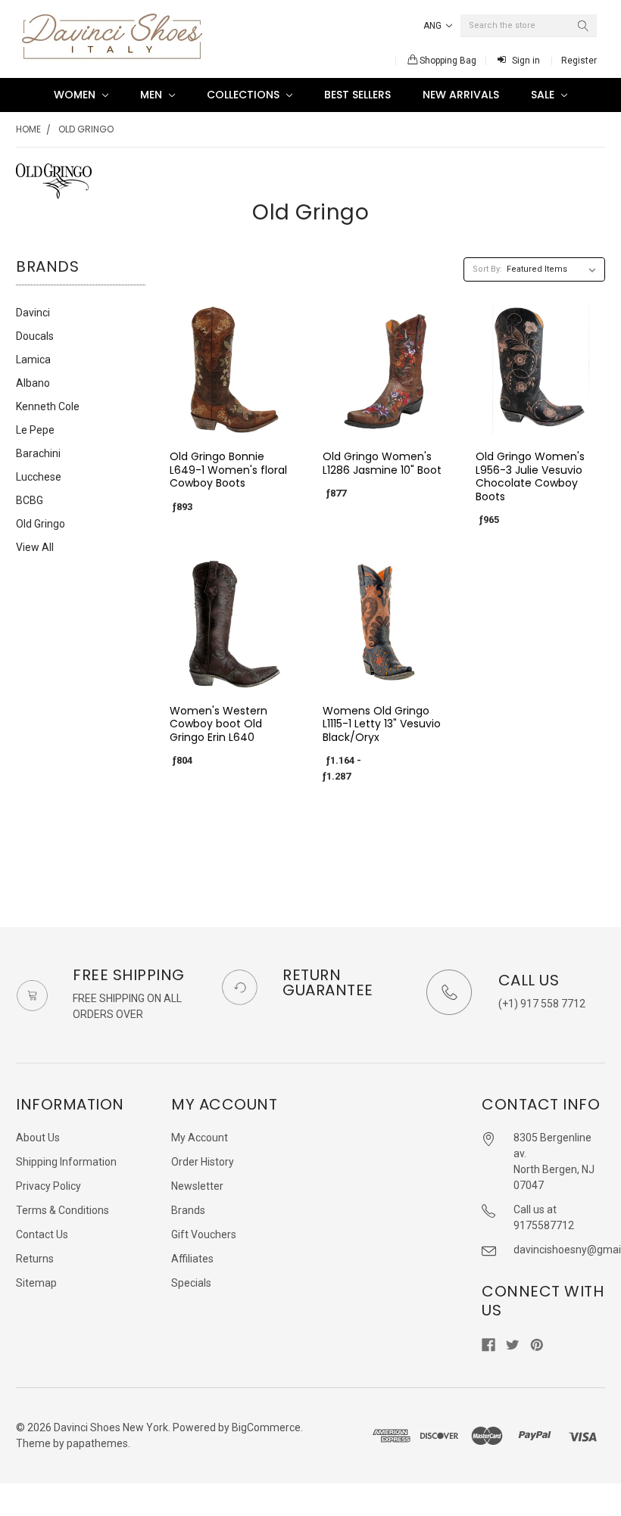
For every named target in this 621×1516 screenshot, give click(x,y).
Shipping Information (66, 1162)
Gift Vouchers (203, 1234)
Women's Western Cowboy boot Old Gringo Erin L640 (218, 724)
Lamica (33, 359)
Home (28, 129)
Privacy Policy (48, 1186)
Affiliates (192, 1259)
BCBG (29, 500)
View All (35, 547)
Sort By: (487, 269)
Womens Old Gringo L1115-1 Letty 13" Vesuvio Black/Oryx (382, 724)
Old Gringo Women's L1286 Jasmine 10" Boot (382, 463)
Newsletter (197, 1186)
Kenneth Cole (48, 406)
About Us (38, 1138)
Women (76, 94)
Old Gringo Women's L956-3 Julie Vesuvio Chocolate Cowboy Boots (530, 476)
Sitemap (36, 1283)
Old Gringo (86, 129)
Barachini (38, 453)
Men (152, 94)
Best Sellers (357, 94)
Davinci (33, 313)
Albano (33, 383)
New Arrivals (461, 94)
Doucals (35, 336)
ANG (433, 25)
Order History (202, 1162)
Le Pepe (35, 430)
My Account (199, 1138)
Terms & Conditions (62, 1210)
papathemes (97, 1443)
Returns (35, 1259)
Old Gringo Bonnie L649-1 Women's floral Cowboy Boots (228, 469)
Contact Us (42, 1234)
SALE (544, 94)
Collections (244, 94)
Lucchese (38, 477)
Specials (191, 1283)
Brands (188, 1210)
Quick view (234, 422)
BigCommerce (266, 1427)
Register (579, 60)
